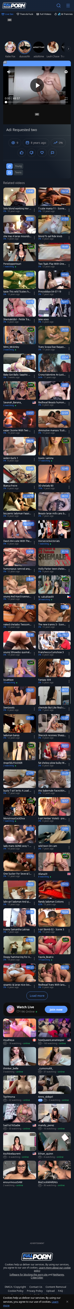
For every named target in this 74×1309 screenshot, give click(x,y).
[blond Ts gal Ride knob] (54, 228)
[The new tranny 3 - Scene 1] (54, 616)
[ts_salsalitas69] (54, 588)
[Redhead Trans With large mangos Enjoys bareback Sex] (54, 976)
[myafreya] (19, 1032)
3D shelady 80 (45, 486)
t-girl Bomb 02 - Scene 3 (51, 929)
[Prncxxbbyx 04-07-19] (54, 283)
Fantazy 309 (44, 680)
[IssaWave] (19, 671)
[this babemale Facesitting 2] (54, 782)
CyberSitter (37, 1277)
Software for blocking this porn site (28, 1274)
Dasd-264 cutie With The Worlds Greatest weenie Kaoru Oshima (17, 541)
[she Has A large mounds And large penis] (19, 228)
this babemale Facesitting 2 (52, 791)
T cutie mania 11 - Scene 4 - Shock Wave (52, 208)
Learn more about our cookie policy (52, 1269)
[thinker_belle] (19, 1060)
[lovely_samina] (54, 449)
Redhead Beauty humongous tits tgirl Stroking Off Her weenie (51, 402)
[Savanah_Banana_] (19, 394)
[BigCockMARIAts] (54, 1174)
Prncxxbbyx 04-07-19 (49, 291)
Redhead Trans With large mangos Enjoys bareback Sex (52, 985)
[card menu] (34, 210)
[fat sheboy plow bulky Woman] (54, 754)
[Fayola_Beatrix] (54, 948)
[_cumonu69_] (54, 1060)
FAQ (60, 1291)
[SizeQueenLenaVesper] (54, 1032)
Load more (37, 996)
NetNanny (58, 1274)
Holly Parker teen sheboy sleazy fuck (52, 569)
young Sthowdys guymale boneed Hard (17, 652)
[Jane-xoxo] (54, 311)
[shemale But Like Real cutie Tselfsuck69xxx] (54, 699)
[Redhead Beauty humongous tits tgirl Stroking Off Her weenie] (54, 394)
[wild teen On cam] (54, 837)
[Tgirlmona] (19, 1088)
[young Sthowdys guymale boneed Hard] (19, 643)
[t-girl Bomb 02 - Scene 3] (54, 921)
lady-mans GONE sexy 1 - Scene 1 (16, 846)
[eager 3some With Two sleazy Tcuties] (19, 422)
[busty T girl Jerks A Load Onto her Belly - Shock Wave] (19, 782)
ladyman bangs (11, 735)
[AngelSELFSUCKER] (19, 754)
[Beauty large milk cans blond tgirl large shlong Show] (54, 505)
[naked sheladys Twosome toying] (19, 616)
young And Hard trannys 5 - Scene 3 (17, 596)
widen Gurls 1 (10, 458)
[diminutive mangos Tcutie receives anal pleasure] (54, 422)
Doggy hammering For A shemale (17, 957)
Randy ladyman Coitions (51, 902)
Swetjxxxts (9, 707)
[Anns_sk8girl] (54, 1088)
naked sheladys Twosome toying (17, 624)
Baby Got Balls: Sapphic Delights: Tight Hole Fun (17, 375)
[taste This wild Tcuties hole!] (19, 283)
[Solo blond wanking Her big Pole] (19, 200)
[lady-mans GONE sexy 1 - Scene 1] (19, 837)
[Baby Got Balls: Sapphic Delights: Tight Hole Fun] (19, 366)
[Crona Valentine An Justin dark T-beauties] (54, 366)
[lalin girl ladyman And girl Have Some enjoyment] (19, 893)
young (18, 166)
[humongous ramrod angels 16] (19, 560)
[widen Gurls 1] (19, 449)
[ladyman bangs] (19, 727)
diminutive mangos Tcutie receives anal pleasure (52, 430)
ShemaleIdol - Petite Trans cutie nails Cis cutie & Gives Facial (17, 319)
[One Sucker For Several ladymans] (19, 865)
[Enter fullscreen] (66, 98)
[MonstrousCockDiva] (19, 810)
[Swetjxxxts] (19, 699)
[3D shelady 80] (54, 477)
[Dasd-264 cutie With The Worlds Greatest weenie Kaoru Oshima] (19, 532)
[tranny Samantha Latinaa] (19, 921)
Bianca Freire (10, 486)
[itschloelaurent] (19, 1145)
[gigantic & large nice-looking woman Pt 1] (19, 976)
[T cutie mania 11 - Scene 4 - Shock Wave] (54, 200)
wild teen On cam (47, 846)
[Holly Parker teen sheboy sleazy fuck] (54, 560)
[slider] (37, 102)
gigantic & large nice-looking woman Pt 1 (17, 985)
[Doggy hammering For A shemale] (19, 948)
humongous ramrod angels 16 (17, 569)
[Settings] (66, 72)
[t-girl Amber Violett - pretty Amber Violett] (54, 810)
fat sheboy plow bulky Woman (52, 763)
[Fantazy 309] (54, 671)
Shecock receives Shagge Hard (52, 735)
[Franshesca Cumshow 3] (54, 643)
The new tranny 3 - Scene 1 (51, 624)
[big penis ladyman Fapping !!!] (19, 505)
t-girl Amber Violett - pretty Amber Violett (52, 818)
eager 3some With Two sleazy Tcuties (17, 430)
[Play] (37, 85)
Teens (18, 172)
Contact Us (35, 1287)
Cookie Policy (15, 1291)
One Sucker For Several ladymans (17, 874)
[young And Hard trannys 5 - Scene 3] (19, 588)
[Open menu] (68, 5)
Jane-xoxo (43, 319)
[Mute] (9, 72)
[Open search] (58, 5)
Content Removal (56, 1287)
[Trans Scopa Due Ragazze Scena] (54, 338)
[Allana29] (54, 865)
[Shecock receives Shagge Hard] (54, 727)
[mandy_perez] (54, 1117)
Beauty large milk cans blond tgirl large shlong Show (52, 513)
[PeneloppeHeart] (19, 255)
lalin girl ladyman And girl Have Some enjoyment (16, 902)
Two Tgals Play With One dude (52, 264)
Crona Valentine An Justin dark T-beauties (51, 375)
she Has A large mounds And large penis (16, 236)
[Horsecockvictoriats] (54, 532)
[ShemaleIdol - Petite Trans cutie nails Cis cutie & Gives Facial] (19, 311)
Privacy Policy (35, 1291)
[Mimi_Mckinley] (19, 338)
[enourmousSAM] (19, 1174)
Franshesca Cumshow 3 (51, 652)
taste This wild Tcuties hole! (17, 291)
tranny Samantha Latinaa (16, 929)
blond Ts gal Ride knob (50, 236)
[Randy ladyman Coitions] (54, 893)
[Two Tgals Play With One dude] (54, 255)
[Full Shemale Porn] (14, 5)
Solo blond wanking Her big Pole (17, 208)
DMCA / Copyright (15, 1287)
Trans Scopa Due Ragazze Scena (51, 347)
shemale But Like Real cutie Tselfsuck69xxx (52, 707)
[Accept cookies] (67, 1301)
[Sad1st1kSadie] (19, 1117)
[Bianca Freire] (19, 477)
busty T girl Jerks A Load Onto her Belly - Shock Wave (17, 791)
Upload (50, 1291)
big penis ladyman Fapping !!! (17, 513)
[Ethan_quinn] (54, 1145)
